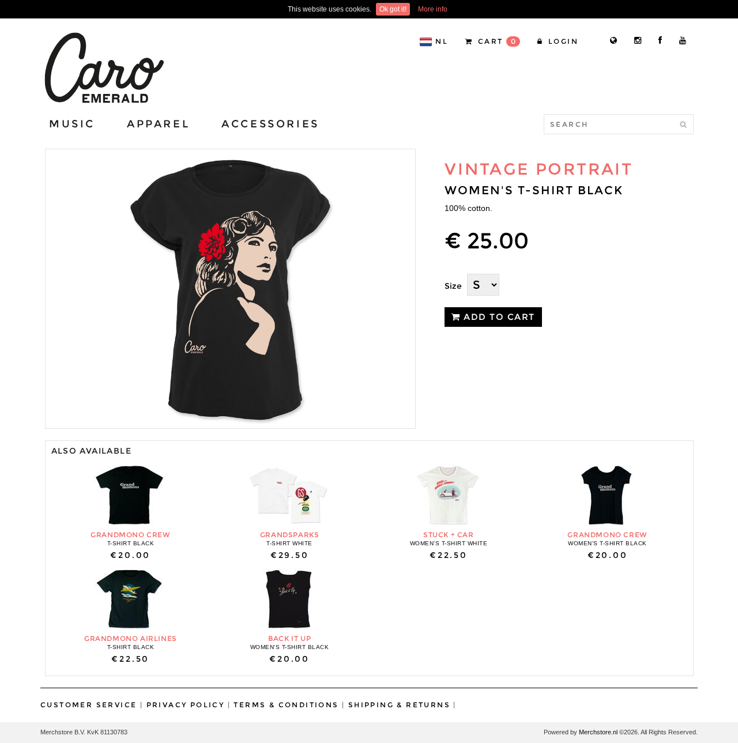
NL (441, 41)
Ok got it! (392, 9)
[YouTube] (683, 40)
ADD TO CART (498, 316)
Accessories (270, 124)
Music (72, 124)
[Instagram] (638, 40)
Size (453, 286)
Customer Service (88, 704)
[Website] (613, 40)
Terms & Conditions (286, 704)
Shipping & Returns (399, 704)
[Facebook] (660, 40)
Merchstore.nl (598, 732)
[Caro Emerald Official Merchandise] (103, 67)
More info (432, 9)
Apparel (158, 124)
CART (496, 41)
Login (561, 41)
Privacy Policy (185, 704)
